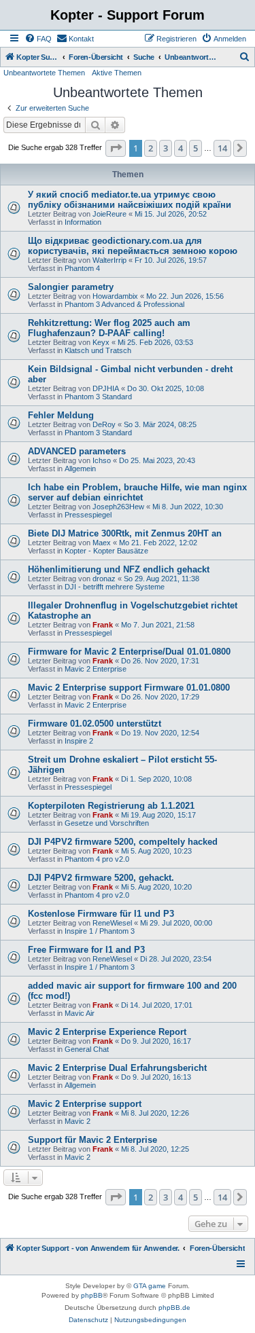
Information (83, 222)
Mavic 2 (77, 1121)
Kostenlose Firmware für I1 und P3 (101, 914)
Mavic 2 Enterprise (95, 669)
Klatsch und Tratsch (98, 350)
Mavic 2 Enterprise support (84, 1104)
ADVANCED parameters (77, 451)
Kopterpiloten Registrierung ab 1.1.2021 (111, 806)
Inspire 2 (79, 741)
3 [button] (165, 148)
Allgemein (80, 468)
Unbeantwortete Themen (44, 73)
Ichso (101, 460)
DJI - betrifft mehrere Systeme (115, 587)
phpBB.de (174, 1307)
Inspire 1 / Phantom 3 (100, 931)
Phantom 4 (82, 268)
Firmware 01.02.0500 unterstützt (94, 723)
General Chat (87, 1049)
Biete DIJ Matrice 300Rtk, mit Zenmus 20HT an (125, 533)
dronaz (104, 578)
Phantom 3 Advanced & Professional (124, 304)
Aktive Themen (116, 73)
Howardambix (115, 296)
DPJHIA (105, 388)
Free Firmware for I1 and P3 (86, 950)
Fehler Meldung (61, 415)
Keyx (100, 342)
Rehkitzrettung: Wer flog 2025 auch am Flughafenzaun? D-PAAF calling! (109, 328)
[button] (115, 148)
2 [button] (150, 148)
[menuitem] (38, 39)
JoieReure (109, 214)
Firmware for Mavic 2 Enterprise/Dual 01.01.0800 (129, 651)
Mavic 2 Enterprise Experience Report (107, 1032)
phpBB (92, 1295)
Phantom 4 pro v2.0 (97, 859)
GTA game (149, 1286)
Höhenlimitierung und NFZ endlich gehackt (118, 569)
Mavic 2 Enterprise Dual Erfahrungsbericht (117, 1068)
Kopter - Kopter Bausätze (106, 551)
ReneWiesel (112, 923)
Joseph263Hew (118, 507)
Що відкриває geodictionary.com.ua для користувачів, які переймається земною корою (132, 246)
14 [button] (222, 148)
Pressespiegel (88, 515)
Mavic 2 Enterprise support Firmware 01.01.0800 (129, 687)
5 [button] (195, 148)
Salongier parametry (71, 287)
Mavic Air (80, 1013)
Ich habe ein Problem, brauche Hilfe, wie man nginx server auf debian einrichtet (137, 492)
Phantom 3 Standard (98, 396)
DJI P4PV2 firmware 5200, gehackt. (101, 878)
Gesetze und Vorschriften (107, 823)
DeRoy (104, 424)
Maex (101, 542)
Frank (102, 625)
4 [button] (180, 148)
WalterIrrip (109, 260)
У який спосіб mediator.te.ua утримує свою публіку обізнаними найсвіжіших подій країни (129, 199)
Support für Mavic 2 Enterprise (92, 1140)
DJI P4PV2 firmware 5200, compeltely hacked (123, 842)
